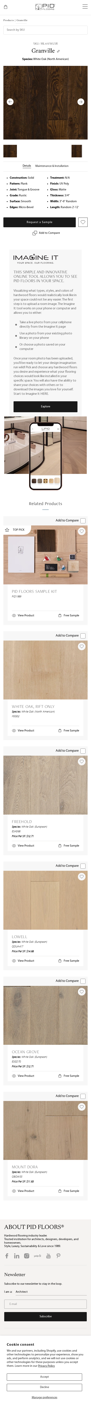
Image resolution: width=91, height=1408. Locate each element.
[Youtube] (48, 1255)
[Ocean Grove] (45, 1015)
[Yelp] (37, 1255)
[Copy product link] (58, 51)
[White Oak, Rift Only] (45, 670)
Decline (44, 1387)
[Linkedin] (16, 1255)
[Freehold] (45, 785)
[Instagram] (26, 1255)
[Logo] (45, 7)
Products (8, 20)
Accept (44, 1377)
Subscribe (46, 1316)
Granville (43, 51)
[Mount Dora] (45, 1130)
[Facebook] (6, 1255)
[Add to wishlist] (81, 531)
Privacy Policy (46, 1366)
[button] (85, 6)
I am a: (8, 1292)
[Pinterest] (58, 1255)
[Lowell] (45, 900)
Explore (45, 406)
